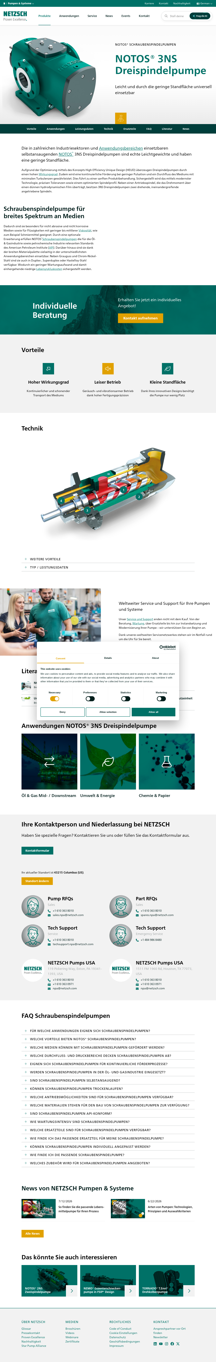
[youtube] (161, 1344)
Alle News (32, 1233)
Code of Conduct (120, 1328)
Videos (69, 1333)
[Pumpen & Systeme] (15, 16)
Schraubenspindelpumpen (59, 239)
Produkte (44, 16)
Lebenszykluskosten (49, 269)
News (109, 16)
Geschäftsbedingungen (124, 1341)
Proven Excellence (33, 1337)
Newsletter (160, 1337)
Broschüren (72, 1328)
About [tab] (155, 658)
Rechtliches (120, 1321)
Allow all (153, 712)
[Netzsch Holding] (5, 3)
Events (125, 16)
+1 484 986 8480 (151, 940)
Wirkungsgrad (48, 174)
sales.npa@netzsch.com (68, 915)
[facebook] (172, 1344)
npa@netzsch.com (65, 988)
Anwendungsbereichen (121, 148)
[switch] (90, 698)
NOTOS (66, 154)
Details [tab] (108, 658)
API (51, 247)
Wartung (138, 623)
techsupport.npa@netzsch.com (73, 944)
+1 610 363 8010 (63, 910)
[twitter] (178, 1344)
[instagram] (166, 1344)
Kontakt (144, 16)
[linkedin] (155, 1344)
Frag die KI (201, 15)
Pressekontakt (31, 1333)
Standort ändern (37, 881)
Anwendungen (69, 16)
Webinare (71, 1337)
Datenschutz (117, 1337)
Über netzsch (33, 1321)
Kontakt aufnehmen (140, 318)
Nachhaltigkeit (31, 1341)
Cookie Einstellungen (123, 1333)
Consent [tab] (60, 658)
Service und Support (140, 619)
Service (92, 16)
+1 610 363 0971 (63, 984)
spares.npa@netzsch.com (157, 915)
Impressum (116, 1346)
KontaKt (161, 1321)
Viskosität (85, 230)
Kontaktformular (37, 850)
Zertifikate (72, 1341)
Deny (62, 712)
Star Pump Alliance (34, 1346)
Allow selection (108, 712)
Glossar (26, 1328)
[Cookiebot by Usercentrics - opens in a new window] (162, 647)
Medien (71, 1321)
